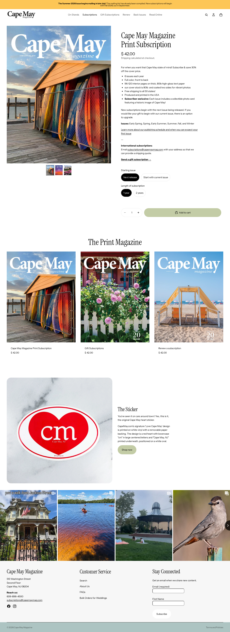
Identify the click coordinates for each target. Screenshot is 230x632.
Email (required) (161, 586)
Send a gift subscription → (136, 159)
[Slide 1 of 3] (50, 170)
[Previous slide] (10, 94)
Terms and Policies (214, 627)
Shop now (127, 449)
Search (83, 580)
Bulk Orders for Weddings (93, 597)
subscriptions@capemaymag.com (145, 149)
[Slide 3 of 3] (67, 170)
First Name (158, 598)
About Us (85, 586)
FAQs (82, 592)
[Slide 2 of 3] (59, 170)
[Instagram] (15, 606)
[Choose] (70, 337)
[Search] (206, 15)
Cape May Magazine (23, 627)
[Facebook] (9, 606)
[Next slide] (107, 94)
